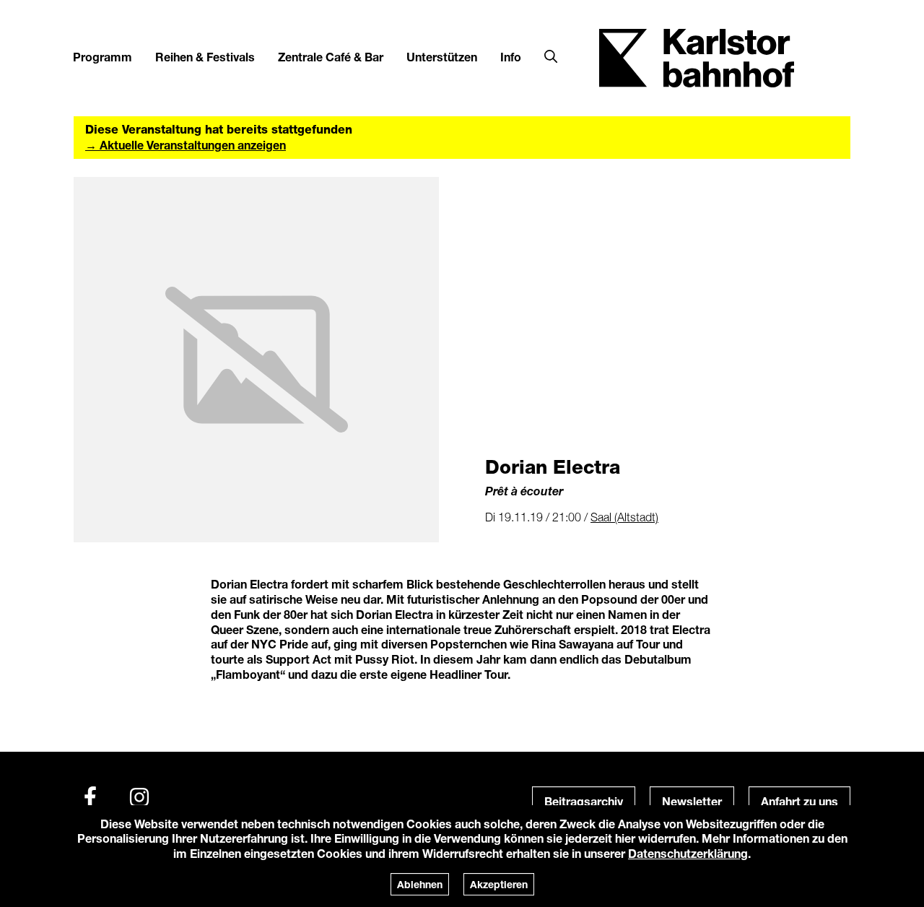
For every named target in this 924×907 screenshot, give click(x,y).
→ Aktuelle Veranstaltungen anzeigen (185, 145)
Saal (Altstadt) (624, 517)
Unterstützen (441, 57)
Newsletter (692, 801)
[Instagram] (139, 797)
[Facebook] (90, 797)
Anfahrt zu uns (799, 801)
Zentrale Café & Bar (330, 57)
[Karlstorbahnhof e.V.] (696, 57)
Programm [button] (102, 57)
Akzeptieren (499, 884)
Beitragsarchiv (583, 801)
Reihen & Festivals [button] (205, 57)
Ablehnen (420, 884)
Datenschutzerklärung (688, 853)
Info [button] (510, 57)
